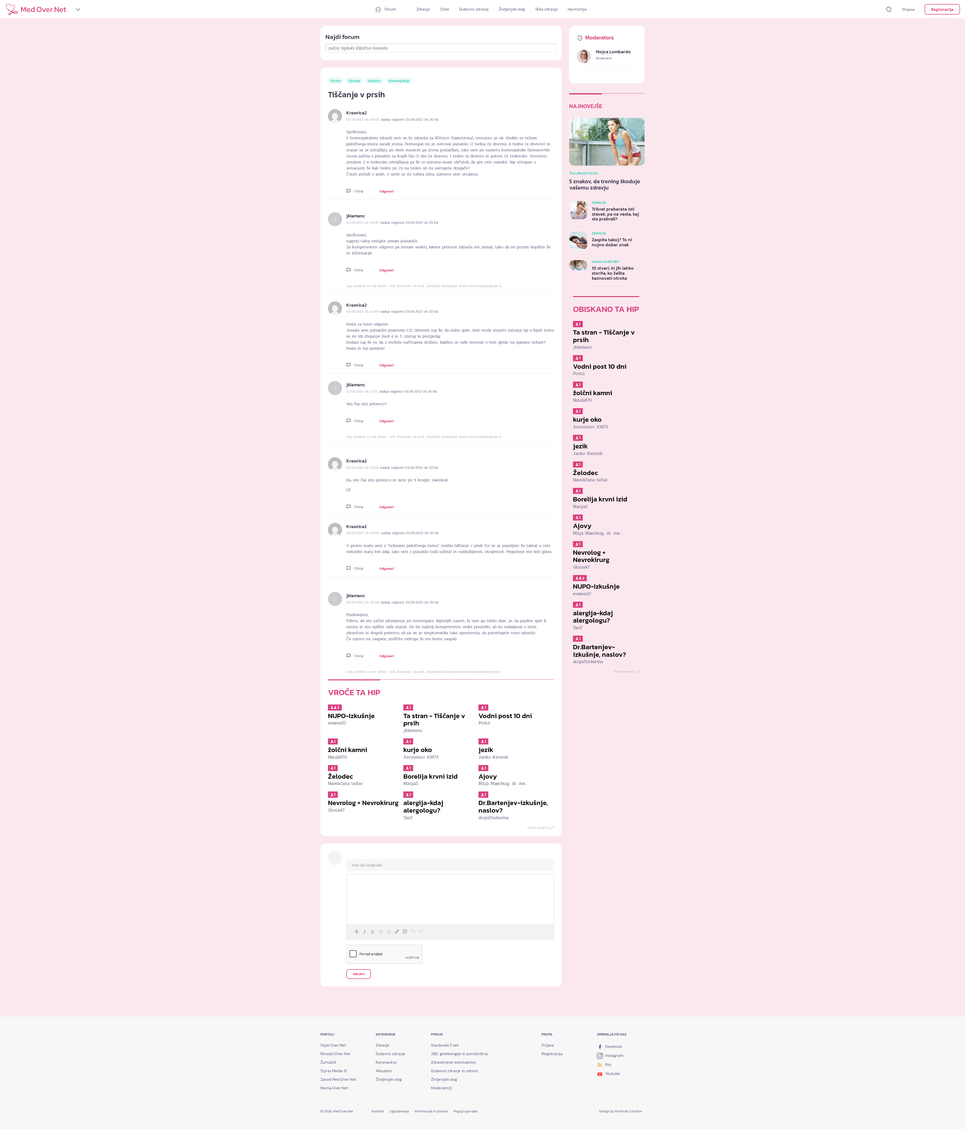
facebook (613, 1046)
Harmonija (577, 9)
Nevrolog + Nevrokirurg (363, 802)
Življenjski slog (512, 9)
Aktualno (384, 1071)
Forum (390, 9)
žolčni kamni (347, 749)
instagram (613, 1055)
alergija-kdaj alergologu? (423, 806)
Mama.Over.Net (334, 1088)
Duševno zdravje (474, 9)
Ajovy (487, 776)
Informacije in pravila (431, 1111)
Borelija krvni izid (430, 776)
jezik (485, 749)
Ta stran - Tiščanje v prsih (434, 719)
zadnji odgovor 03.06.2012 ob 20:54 (409, 119)
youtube (612, 1073)
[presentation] (356, 931)
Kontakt (378, 1111)
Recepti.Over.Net (335, 1054)
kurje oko (417, 749)
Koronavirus (386, 1062)
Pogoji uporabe (465, 1111)
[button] (356, 931)
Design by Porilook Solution (620, 1111)
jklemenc (355, 215)
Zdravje (423, 9)
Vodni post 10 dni (505, 716)
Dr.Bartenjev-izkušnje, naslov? (513, 806)
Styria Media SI (333, 1071)
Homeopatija (399, 80)
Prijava (908, 9)
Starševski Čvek (445, 1045)
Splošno (374, 80)
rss (607, 1064)
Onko (444, 9)
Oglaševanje (399, 1111)
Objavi (358, 974)
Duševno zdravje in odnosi (454, 1071)
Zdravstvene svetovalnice (453, 1062)
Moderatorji (441, 1088)
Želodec (340, 776)
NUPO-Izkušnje (351, 716)
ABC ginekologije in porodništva (459, 1054)
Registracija (942, 9)
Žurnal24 (328, 1062)
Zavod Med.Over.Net (338, 1079)
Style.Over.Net (333, 1045)
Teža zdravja (546, 9)
